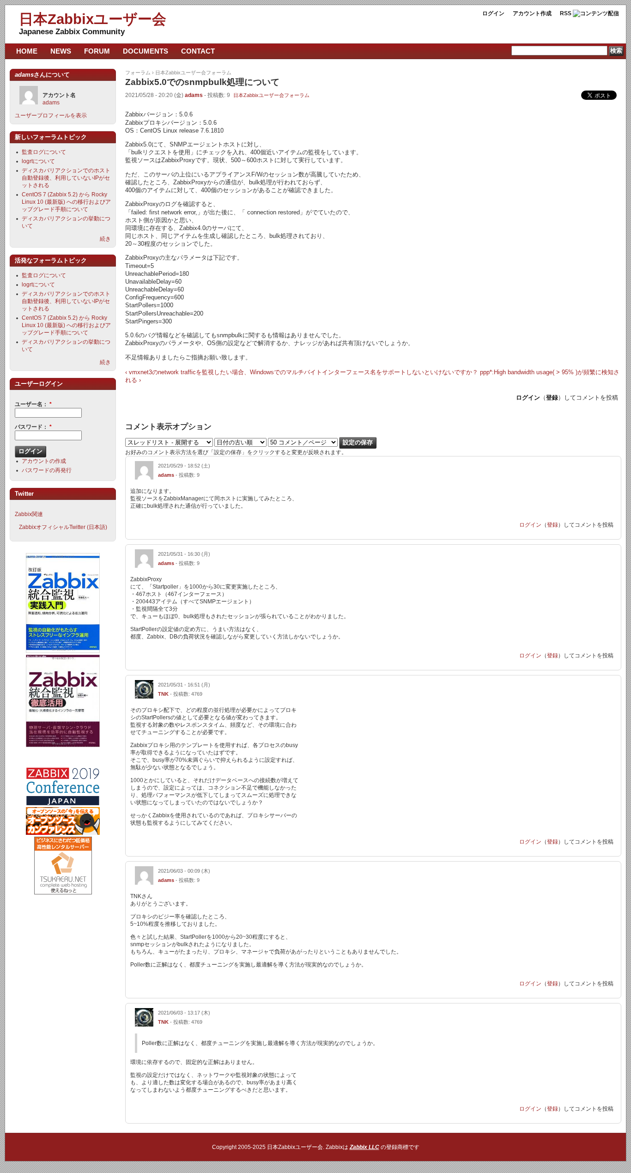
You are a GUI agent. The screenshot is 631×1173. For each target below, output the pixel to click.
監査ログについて (44, 152)
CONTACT (198, 51)
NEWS (60, 51)
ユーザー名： (33, 404)
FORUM (97, 51)
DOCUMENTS (145, 51)
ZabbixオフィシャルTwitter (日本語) (63, 527)
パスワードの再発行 (47, 470)
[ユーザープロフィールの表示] (144, 477)
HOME (26, 51)
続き (105, 239)
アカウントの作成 (44, 461)
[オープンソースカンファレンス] (63, 833)
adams (194, 95)
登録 (552, 397)
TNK (163, 694)
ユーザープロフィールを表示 (51, 115)
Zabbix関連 (29, 514)
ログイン (493, 13)
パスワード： (33, 427)
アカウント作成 (532, 13)
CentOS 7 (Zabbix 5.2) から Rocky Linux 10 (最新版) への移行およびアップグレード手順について (66, 202)
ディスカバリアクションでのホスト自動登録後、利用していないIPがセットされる (66, 177)
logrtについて (38, 161)
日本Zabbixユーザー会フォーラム (193, 72)
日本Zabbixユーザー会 (92, 19)
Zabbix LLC (364, 1147)
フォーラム (138, 72)
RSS (565, 13)
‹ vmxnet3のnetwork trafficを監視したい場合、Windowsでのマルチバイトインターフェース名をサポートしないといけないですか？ (301, 372)
